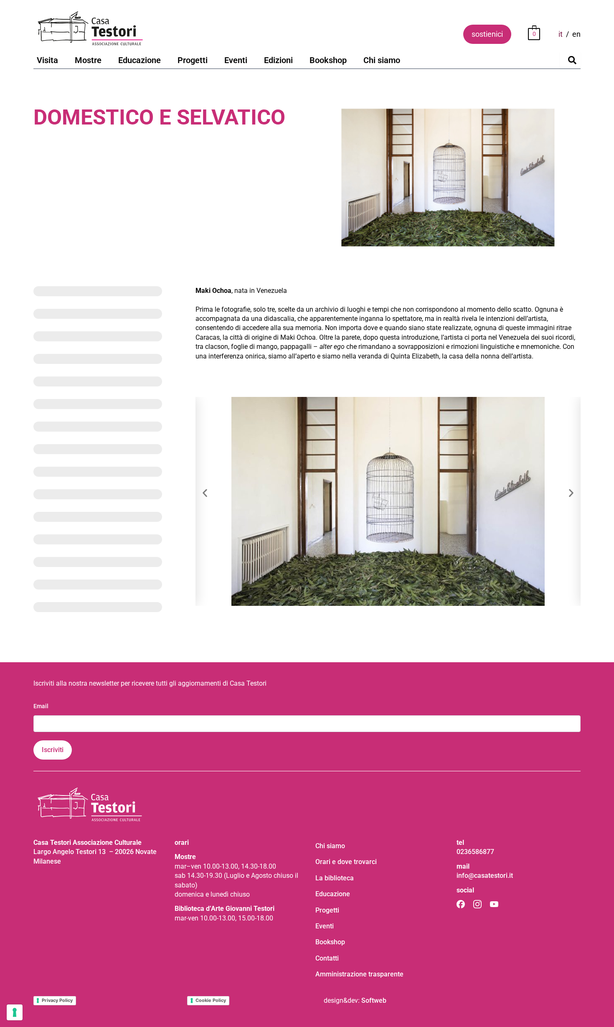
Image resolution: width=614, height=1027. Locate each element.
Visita (47, 60)
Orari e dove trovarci (346, 862)
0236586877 (475, 852)
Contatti (327, 958)
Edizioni (278, 60)
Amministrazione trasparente (359, 974)
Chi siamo (381, 60)
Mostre (88, 60)
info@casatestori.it (485, 876)
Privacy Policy (57, 1000)
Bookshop (328, 60)
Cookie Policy (210, 1000)
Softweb (373, 1000)
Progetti (193, 60)
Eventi (235, 60)
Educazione (139, 60)
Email (40, 706)
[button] (205, 493)
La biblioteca (334, 878)
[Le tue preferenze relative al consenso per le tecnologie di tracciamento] (15, 1012)
